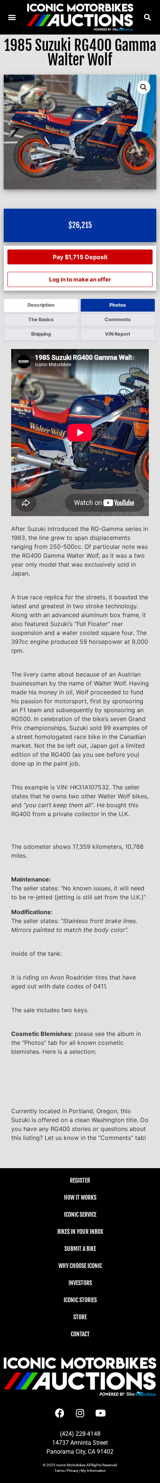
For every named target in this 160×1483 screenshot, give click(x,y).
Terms (59, 1471)
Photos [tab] (117, 305)
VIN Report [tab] (117, 334)
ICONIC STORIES (80, 1300)
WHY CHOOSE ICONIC (80, 1265)
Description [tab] (41, 305)
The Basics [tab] (41, 319)
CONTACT (80, 1334)
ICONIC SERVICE (80, 1214)
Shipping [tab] (41, 334)
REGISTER (80, 1180)
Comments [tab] (118, 319)
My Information (93, 1471)
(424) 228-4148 (80, 1433)
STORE (80, 1317)
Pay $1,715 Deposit (80, 257)
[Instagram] (80, 1413)
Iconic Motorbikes (71, 1465)
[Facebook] (59, 1413)
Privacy (73, 1471)
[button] (147, 17)
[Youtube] (100, 1413)
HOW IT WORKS (80, 1197)
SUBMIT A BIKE (80, 1248)
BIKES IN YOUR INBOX (80, 1231)
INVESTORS (80, 1283)
